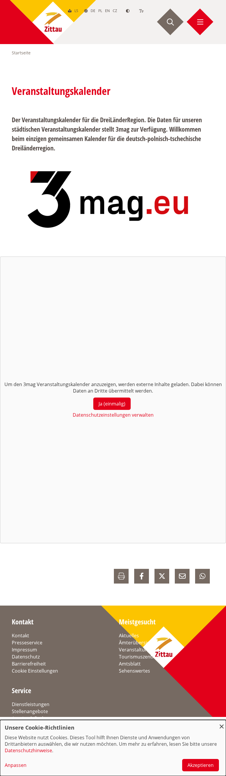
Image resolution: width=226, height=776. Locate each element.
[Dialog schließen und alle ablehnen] (221, 723)
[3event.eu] (109, 199)
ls (76, 10)
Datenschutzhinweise (28, 750)
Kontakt (20, 635)
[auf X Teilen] (161, 576)
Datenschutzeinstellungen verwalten (113, 415)
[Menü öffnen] (200, 22)
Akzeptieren (200, 765)
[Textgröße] (141, 10)
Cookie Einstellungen (35, 671)
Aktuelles (129, 635)
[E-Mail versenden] (182, 576)
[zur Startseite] (53, 22)
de (93, 10)
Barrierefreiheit (29, 664)
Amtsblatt (130, 664)
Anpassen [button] (15, 765)
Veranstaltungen (137, 649)
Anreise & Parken (31, 718)
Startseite (21, 53)
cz (115, 10)
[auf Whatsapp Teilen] (202, 576)
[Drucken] (121, 576)
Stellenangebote (30, 711)
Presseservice (27, 642)
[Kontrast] (127, 10)
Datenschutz (26, 656)
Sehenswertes (134, 671)
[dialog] (113, 748)
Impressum (24, 649)
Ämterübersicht (136, 642)
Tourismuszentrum (140, 656)
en (107, 10)
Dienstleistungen (30, 704)
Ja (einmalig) (112, 403)
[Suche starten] (170, 22)
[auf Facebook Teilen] (141, 576)
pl (100, 10)
